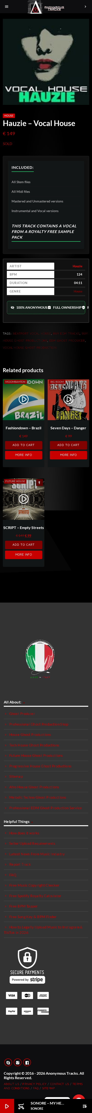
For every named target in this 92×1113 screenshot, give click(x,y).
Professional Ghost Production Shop (38, 724)
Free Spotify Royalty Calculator (35, 896)
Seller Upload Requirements (32, 843)
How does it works (24, 833)
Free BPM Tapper (23, 906)
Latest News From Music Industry (37, 854)
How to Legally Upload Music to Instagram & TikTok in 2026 (43, 930)
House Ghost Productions (30, 734)
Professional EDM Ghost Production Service (45, 808)
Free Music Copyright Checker (34, 885)
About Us (11, 1084)
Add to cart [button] (24, 445)
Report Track (20, 864)
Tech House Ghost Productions (34, 745)
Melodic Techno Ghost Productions (37, 797)
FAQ (12, 875)
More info (23, 455)
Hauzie (77, 266)
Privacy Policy (34, 1084)
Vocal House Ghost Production (29, 347)
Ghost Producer (22, 713)
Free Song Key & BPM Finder (33, 917)
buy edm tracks (66, 333)
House (8, 115)
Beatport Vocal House (32, 333)
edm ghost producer (67, 340)
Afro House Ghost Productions (34, 787)
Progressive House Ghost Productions (40, 766)
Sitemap (16, 776)
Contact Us (59, 1084)
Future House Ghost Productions (36, 755)
